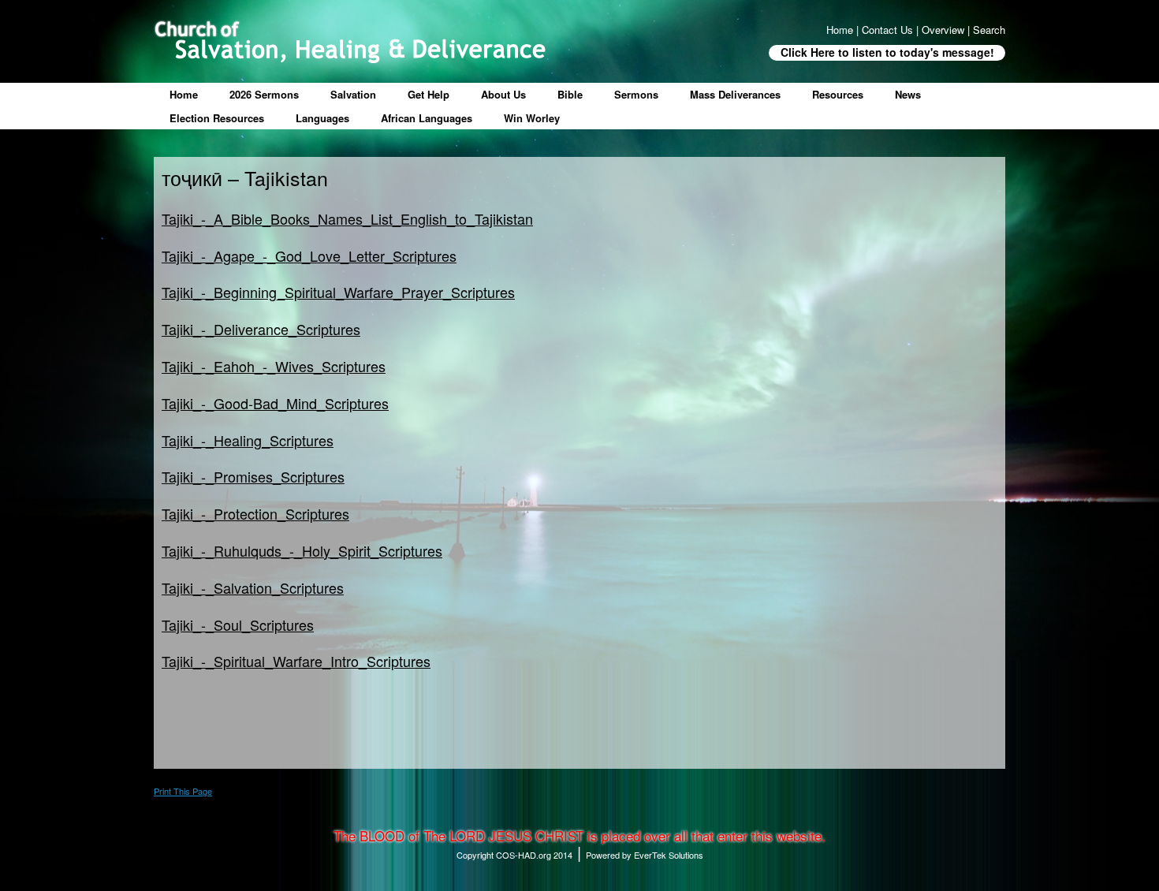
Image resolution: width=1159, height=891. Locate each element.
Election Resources (217, 117)
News (908, 94)
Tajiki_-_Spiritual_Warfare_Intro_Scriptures (296, 661)
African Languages (426, 117)
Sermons (636, 94)
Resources (837, 94)
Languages (322, 117)
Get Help (428, 94)
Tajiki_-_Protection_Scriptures (255, 513)
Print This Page (183, 791)
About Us (503, 94)
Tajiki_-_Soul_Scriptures (238, 624)
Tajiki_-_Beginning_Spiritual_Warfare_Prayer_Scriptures (338, 291)
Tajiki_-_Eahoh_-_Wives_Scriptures (274, 366)
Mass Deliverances (735, 94)
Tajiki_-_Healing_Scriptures (248, 440)
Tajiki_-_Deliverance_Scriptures (261, 329)
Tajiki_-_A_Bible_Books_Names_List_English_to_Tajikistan (347, 218)
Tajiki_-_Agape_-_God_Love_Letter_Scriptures (309, 255)
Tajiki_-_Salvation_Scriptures (253, 587)
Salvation (353, 94)
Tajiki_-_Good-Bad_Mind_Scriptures (275, 403)
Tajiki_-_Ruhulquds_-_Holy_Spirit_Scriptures (302, 550)
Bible (570, 94)
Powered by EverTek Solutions (644, 854)
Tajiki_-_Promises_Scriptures (253, 476)
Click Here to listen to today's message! (887, 52)
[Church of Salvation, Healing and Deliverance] (350, 41)
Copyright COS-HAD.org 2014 (514, 854)
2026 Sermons (264, 94)
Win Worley (532, 117)
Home (184, 94)
